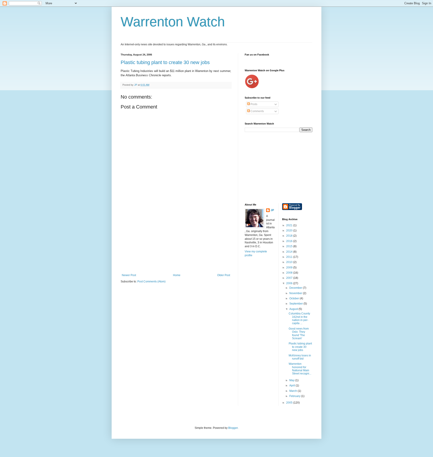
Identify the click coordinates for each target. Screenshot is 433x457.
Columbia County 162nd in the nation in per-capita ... (299, 318)
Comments (257, 111)
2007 (289, 277)
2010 (289, 262)
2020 (289, 230)
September (296, 303)
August (294, 309)
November (296, 293)
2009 (289, 267)
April (292, 385)
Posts (253, 104)
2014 (289, 251)
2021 (289, 225)
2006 (289, 283)
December (296, 287)
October (294, 298)
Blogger (233, 427)
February (295, 396)
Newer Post (129, 275)
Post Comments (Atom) (151, 281)
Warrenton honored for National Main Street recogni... (300, 368)
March (293, 390)
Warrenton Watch (173, 21)
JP (272, 210)
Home (176, 275)
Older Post (223, 275)
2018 (289, 235)
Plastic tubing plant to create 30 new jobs (165, 62)
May (292, 380)
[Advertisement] (176, 240)
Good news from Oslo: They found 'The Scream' (299, 333)
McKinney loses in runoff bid (300, 357)
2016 (289, 241)
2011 (289, 257)
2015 (289, 246)
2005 (289, 402)
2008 (289, 272)
